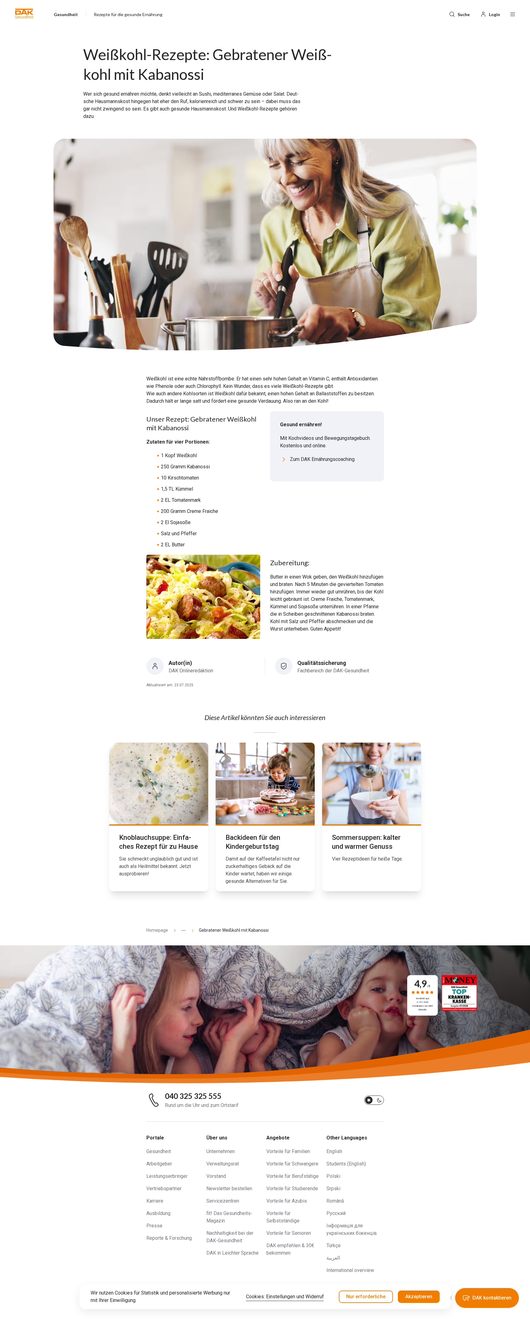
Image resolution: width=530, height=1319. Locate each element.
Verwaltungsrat (222, 1164)
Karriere (154, 1201)
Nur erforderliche (366, 1296)
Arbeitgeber (159, 1164)
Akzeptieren (418, 1296)
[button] (24, 13)
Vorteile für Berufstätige (292, 1176)
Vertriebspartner (164, 1188)
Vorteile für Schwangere (292, 1164)
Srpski (333, 1188)
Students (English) (346, 1164)
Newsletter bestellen (229, 1188)
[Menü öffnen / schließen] (512, 13)
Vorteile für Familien (288, 1151)
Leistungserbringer (166, 1176)
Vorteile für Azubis (286, 1201)
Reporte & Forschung (169, 1238)
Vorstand (216, 1176)
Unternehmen (220, 1151)
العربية (333, 1258)
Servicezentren (222, 1201)
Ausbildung (158, 1213)
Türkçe (333, 1245)
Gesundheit (158, 1151)
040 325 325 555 (193, 1096)
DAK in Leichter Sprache (232, 1253)
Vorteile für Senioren (288, 1233)
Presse (154, 1226)
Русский (336, 1213)
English (334, 1151)
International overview (350, 1270)
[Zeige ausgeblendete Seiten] (181, 930)
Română (335, 1201)
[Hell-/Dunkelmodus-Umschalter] (374, 1100)
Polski (333, 1176)
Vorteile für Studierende (292, 1188)
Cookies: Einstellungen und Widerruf (285, 1296)
